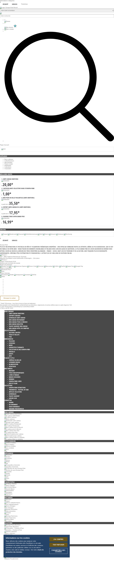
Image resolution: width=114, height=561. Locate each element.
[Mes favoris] (10, 27)
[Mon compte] (9, 29)
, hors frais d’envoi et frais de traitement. (24, 303)
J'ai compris (58, 539)
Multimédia (7, 165)
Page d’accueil (4, 145)
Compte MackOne (9, 292)
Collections (7, 167)
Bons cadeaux (8, 159)
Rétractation (8, 287)
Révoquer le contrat (9, 298)
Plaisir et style (8, 164)
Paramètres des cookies (11, 279)
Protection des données (11, 286)
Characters (7, 168)
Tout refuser (58, 545)
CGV (5, 284)
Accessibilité (8, 293)
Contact (6, 290)
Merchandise (8, 162)
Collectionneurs (9, 161)
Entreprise (7, 281)
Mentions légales (9, 289)
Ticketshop (24, 4)
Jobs (5, 283)
